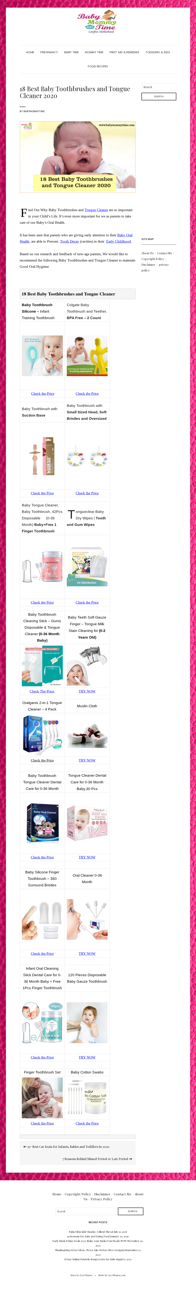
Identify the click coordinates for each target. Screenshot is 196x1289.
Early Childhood (118, 241)
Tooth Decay (69, 241)
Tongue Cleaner (96, 210)
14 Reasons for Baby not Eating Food (88, 1236)
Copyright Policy (152, 259)
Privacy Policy (101, 1199)
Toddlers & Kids (157, 52)
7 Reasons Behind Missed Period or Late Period (96, 1159)
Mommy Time (94, 52)
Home (30, 52)
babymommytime (34, 111)
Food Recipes (98, 66)
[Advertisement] (158, 169)
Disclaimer (148, 264)
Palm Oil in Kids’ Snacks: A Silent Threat (91, 1231)
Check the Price (42, 394)
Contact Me (164, 253)
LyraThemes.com (116, 1275)
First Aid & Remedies (124, 52)
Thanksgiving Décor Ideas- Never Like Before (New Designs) (90, 1250)
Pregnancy (49, 52)
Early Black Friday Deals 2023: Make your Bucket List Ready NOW (89, 1240)
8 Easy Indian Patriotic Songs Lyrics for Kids (90, 1259)
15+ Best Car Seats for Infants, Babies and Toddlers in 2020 (68, 1147)
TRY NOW (87, 691)
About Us (147, 253)
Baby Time (71, 52)
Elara (73, 1275)
